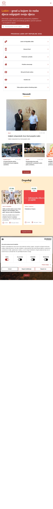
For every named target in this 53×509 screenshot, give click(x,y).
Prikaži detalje (45, 264)
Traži (27, 26)
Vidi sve (26, 275)
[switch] (20, 260)
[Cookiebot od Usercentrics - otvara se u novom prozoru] (45, 239)
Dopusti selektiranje (26, 268)
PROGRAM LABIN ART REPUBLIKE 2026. (26, 34)
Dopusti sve (43, 268)
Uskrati (9, 268)
